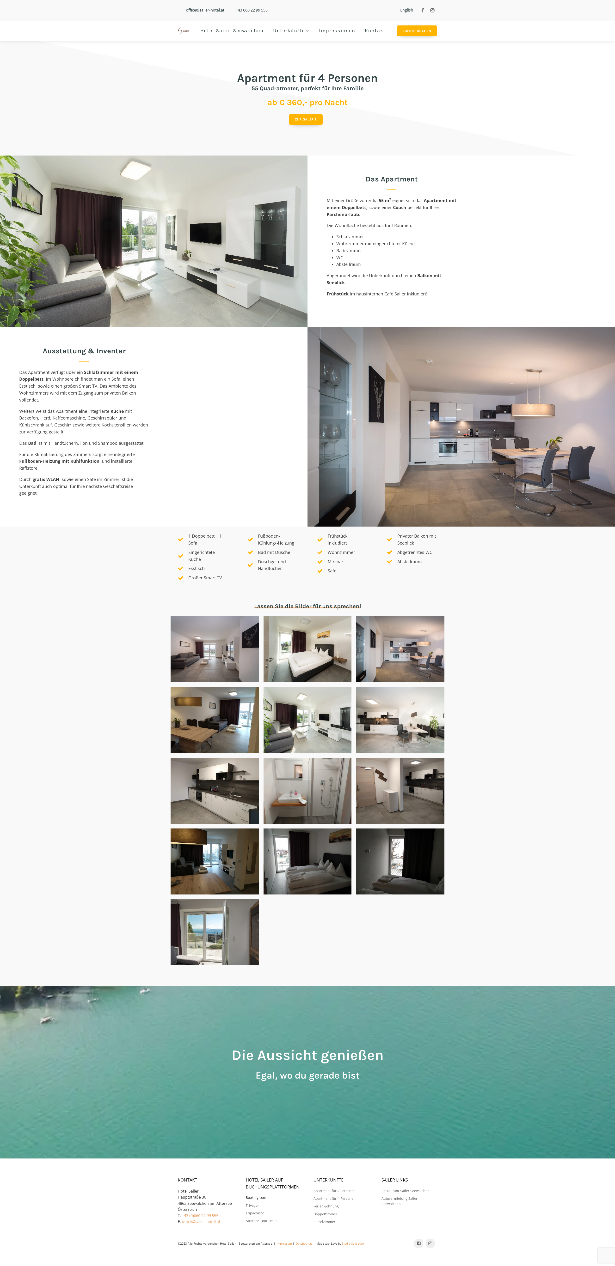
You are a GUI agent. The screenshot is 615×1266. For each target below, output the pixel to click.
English (406, 10)
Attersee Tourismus (261, 1220)
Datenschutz (304, 1244)
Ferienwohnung (326, 1206)
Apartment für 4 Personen (335, 1198)
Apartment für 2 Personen (335, 1190)
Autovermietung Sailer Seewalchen (399, 1201)
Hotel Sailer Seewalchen (232, 30)
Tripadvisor (255, 1213)
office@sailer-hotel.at (201, 1221)
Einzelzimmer (324, 1221)
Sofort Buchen (417, 31)
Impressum (284, 1244)
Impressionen (337, 30)
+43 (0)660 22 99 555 (200, 1215)
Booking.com (256, 1197)
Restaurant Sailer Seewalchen (405, 1190)
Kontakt (375, 30)
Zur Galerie (306, 119)
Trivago (252, 1205)
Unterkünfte (289, 30)
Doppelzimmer (325, 1214)
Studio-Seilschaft (353, 1244)
